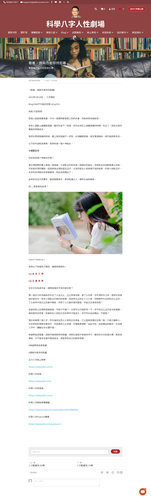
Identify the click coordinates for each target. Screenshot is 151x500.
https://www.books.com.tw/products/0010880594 (53, 409)
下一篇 (79, 462)
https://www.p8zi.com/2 (40, 395)
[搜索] (96, 9)
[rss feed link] (121, 472)
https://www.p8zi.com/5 (40, 366)
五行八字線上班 (136, 8)
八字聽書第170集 (85, 465)
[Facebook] (102, 472)
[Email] (118, 472)
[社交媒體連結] (51, 2)
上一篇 (32, 462)
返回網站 (33, 472)
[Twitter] (107, 472)
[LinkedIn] (113, 472)
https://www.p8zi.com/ (40, 380)
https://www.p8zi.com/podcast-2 (45, 423)
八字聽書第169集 (37, 465)
